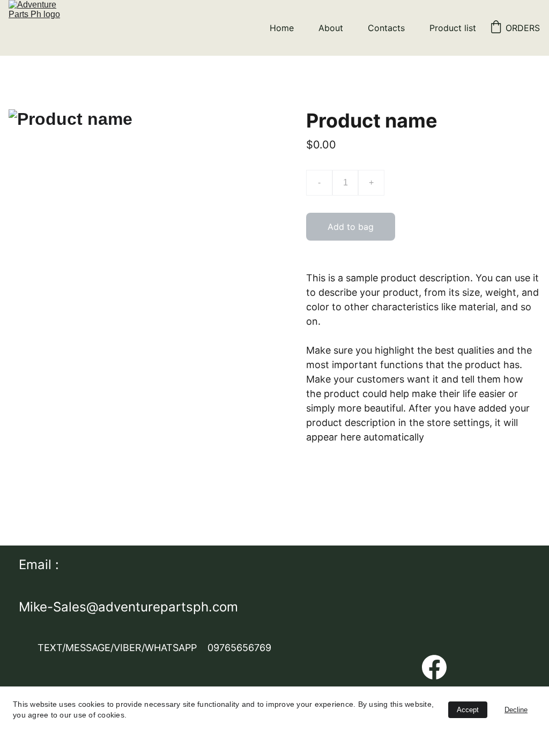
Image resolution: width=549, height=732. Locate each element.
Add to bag (351, 226)
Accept (468, 710)
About (330, 28)
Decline (516, 710)
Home (282, 28)
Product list (452, 28)
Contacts (386, 28)
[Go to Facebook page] (434, 667)
